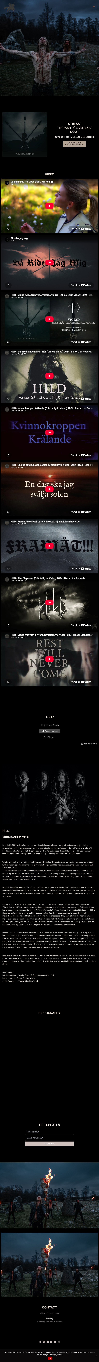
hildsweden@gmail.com (49, 1313)
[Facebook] (55, 1342)
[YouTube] (51, 1342)
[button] (74, 144)
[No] (96, 1355)
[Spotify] (44, 1342)
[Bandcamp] (48, 1342)
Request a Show (51, 731)
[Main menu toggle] (94, 7)
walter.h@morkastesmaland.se (49, 1321)
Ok (50, 1358)
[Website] (40, 1342)
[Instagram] (58, 1342)
